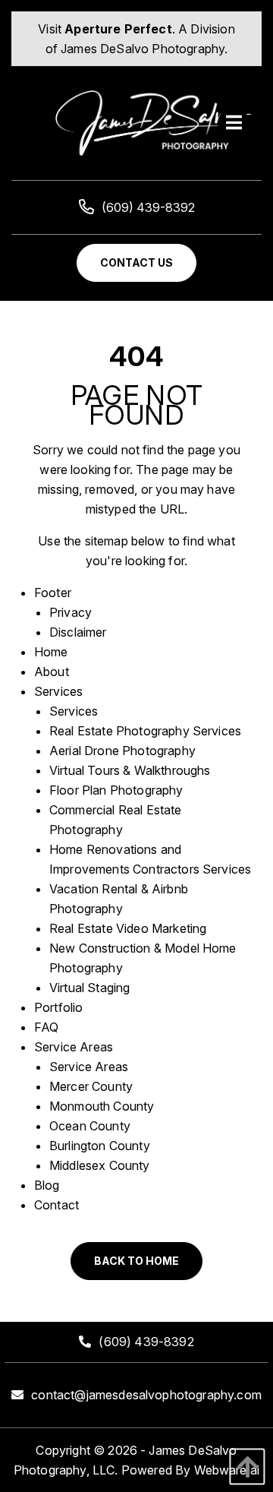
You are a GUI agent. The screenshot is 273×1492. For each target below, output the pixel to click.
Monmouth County (101, 1106)
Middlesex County (99, 1165)
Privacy (70, 612)
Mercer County (91, 1086)
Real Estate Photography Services (145, 730)
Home (51, 651)
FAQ (46, 1027)
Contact (56, 1204)
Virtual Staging (89, 987)
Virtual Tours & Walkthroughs (129, 770)
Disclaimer (78, 632)
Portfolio (58, 1007)
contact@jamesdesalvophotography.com (146, 1394)
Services (58, 691)
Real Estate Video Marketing (127, 928)
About (51, 671)
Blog (47, 1185)
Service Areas (73, 1046)
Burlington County (99, 1145)
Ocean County (89, 1125)
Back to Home (136, 1260)
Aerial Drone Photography (122, 750)
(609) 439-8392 (148, 207)
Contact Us (136, 262)
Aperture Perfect (118, 28)
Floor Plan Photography (116, 790)
